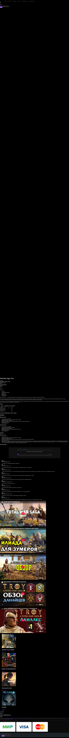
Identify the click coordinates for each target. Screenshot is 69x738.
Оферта (1, 713)
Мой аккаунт (14, 1)
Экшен (9, 381)
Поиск (1, 7)
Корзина (3, 736)
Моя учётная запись (5, 733)
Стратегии (6, 381)
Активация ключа (24, 1)
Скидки (5, 1)
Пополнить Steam (31, 1)
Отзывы (19, 1)
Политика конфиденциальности (9, 721)
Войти (2, 4)
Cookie (1, 716)
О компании (2, 711)
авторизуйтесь (25, 449)
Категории (9, 1)
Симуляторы (2, 381)
